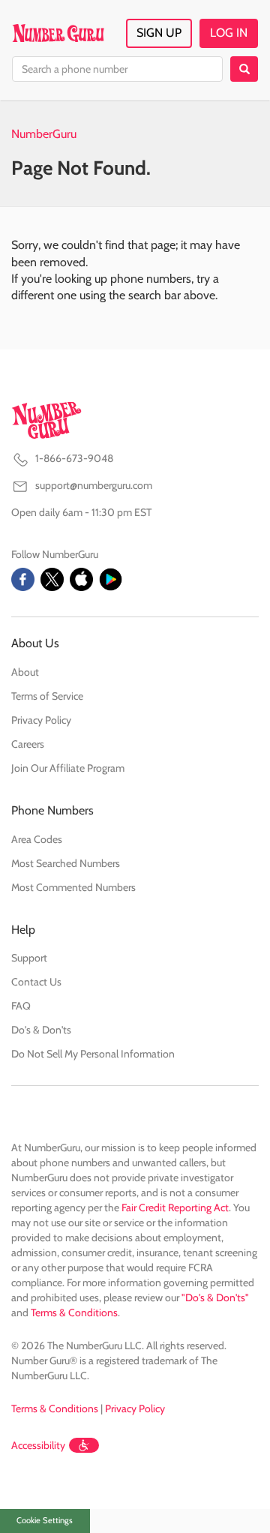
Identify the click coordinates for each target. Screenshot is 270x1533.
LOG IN (229, 33)
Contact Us (36, 981)
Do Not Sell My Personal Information (93, 1053)
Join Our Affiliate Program (67, 768)
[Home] (58, 33)
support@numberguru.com (93, 485)
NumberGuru (43, 134)
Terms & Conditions (74, 1312)
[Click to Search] (244, 69)
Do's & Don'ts (41, 1029)
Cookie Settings (44, 1520)
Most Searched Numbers (65, 863)
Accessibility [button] (38, 1445)
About (25, 672)
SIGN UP (159, 33)
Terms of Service (47, 696)
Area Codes (36, 839)
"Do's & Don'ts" (215, 1297)
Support (29, 957)
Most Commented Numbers (73, 887)
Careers (27, 744)
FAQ (21, 1005)
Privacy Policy (41, 720)
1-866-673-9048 (74, 458)
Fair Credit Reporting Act (175, 1207)
